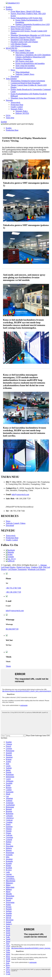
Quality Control (17, 107)
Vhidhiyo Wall (36, 567)
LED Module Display (19, 44)
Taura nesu (10, 118)
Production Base (17, 105)
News (13, 70)
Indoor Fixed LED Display (21, 27)
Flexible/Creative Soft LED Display (24, 42)
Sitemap (44, 565)
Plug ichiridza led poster (24, 53)
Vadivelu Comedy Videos (20, 50)
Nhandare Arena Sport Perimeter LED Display (28, 98)
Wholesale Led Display (36, 569)
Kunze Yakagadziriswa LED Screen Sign (26, 18)
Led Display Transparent (17, 569)
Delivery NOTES (22, 113)
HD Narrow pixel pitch (24, 61)
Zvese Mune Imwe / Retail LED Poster (26, 11)
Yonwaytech (15, 102)
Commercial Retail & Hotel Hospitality (25, 83)
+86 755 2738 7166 (13, 588)
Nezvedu (9, 100)
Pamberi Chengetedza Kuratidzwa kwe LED (32, 24)
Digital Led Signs (23, 567)
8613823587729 (12, 629)
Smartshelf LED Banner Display (23, 40)
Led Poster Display (8, 567)
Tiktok (8, 666)
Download (15, 76)
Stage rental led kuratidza (25, 66)
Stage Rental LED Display (21, 29)
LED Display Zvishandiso (21, 46)
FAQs (8, 115)
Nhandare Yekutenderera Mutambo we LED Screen (30, 35)
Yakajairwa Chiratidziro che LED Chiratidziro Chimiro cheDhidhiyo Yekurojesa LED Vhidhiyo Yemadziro (33, 57)
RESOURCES (11, 48)
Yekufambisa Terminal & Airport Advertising (28, 81)
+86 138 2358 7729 (13, 592)
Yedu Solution (11, 79)
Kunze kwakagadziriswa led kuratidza (30, 63)
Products (9, 9)
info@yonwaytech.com (20, 494)
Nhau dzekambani (22, 72)
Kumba (8, 7)
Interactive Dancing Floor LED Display (26, 37)
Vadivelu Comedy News (24, 74)
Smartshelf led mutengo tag (25, 68)
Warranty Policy (17, 109)
